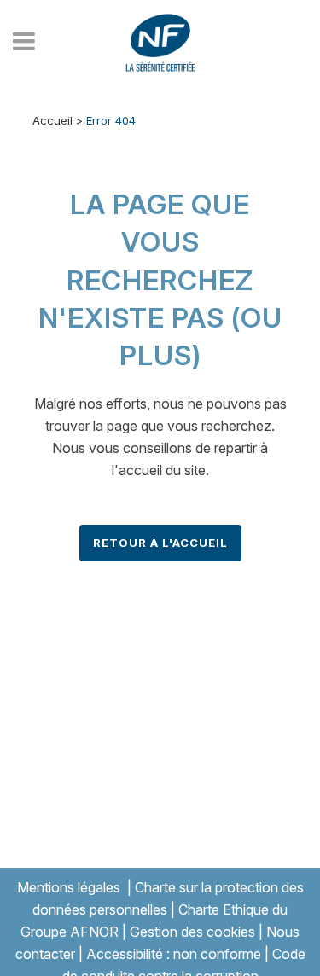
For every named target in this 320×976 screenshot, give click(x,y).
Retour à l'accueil (160, 542)
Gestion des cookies (192, 931)
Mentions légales (68, 887)
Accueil (52, 120)
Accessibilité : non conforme (173, 953)
